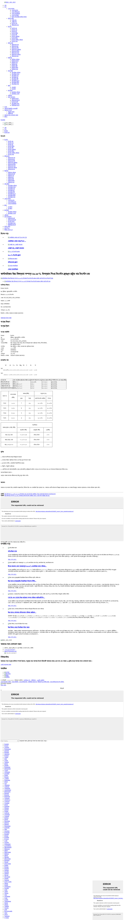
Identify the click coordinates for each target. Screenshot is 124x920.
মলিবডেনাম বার (15, 56)
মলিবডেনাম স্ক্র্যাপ (12, 262)
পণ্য (5, 7)
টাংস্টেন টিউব (15, 38)
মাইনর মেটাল (11, 18)
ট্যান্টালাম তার (15, 62)
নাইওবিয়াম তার (15, 76)
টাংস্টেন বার (14, 28)
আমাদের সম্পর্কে (8, 110)
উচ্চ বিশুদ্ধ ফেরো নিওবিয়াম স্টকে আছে (19, 627)
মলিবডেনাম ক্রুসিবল (16, 49)
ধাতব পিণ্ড (6, 228)
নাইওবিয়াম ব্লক (15, 84)
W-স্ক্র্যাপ (14, 89)
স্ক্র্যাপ (9, 85)
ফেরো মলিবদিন (15, 682)
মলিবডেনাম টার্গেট (16, 100)
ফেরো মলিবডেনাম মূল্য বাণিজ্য (57, 682)
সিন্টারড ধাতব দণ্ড (8, 230)
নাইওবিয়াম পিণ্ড (15, 80)
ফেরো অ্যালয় (11, 8)
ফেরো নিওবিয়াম (15, 15)
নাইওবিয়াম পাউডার (16, 72)
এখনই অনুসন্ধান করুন (6, 664)
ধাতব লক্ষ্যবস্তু (11, 97)
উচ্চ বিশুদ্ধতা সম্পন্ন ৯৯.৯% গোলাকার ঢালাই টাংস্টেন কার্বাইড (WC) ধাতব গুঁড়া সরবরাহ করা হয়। (27, 495)
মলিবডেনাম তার (15, 44)
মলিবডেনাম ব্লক (15, 53)
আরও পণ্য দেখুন (12, 559)
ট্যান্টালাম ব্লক (15, 69)
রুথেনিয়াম (10, 90)
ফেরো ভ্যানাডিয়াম (16, 13)
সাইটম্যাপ (33, 680)
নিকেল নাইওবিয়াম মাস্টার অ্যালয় (19, 17)
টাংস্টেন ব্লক (15, 41)
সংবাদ (5, 107)
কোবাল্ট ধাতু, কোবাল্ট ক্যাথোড (16, 248)
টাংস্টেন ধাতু (14, 23)
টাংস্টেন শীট (14, 35)
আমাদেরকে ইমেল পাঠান (6, 318)
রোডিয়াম (10, 95)
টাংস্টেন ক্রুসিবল (15, 36)
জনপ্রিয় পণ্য (27, 680)
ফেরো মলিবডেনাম (16, 12)
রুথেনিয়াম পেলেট (15, 94)
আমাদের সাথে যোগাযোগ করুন (11, 115)
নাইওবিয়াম (10, 71)
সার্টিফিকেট (10, 113)
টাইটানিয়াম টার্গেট (15, 105)
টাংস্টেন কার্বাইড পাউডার (17, 39)
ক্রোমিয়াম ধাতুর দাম (32, 682)
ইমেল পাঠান (3, 685)
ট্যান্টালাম (10, 57)
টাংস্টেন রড (14, 31)
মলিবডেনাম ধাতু (15, 25)
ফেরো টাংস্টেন (15, 10)
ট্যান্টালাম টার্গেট (15, 61)
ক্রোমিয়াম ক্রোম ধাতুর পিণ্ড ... (17, 241)
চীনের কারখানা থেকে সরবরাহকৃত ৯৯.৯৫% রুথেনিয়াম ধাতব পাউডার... (27, 566)
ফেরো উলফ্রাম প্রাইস (6, 682)
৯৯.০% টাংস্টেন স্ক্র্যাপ (14, 255)
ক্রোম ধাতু (14, 20)
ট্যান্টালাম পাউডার (15, 59)
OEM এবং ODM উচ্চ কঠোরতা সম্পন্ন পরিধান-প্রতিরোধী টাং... (26, 597)
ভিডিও (5, 116)
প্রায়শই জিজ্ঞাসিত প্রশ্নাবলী (10, 108)
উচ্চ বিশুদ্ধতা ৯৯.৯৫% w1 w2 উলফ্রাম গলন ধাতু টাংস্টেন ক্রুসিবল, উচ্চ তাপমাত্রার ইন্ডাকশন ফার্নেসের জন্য (30, 494)
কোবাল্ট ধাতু (14, 21)
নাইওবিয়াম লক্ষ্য (15, 74)
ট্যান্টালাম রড (14, 64)
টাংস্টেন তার (14, 30)
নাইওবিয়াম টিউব (15, 82)
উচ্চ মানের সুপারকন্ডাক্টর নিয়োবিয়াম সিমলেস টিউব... (22, 581)
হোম (5, 5)
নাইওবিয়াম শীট (15, 79)
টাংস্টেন (9, 26)
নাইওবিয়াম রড (15, 77)
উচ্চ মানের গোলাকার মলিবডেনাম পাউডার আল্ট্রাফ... (22, 612)
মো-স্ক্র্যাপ (14, 87)
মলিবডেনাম (10, 43)
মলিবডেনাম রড (15, 46)
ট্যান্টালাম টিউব (15, 67)
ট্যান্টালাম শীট (14, 66)
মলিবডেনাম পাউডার (16, 54)
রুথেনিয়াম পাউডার (16, 92)
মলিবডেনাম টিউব (15, 51)
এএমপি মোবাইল (40, 680)
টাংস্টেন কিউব (15, 33)
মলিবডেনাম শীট (15, 48)
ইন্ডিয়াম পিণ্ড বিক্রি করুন (43, 682)
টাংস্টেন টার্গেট (15, 102)
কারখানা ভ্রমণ (11, 112)
